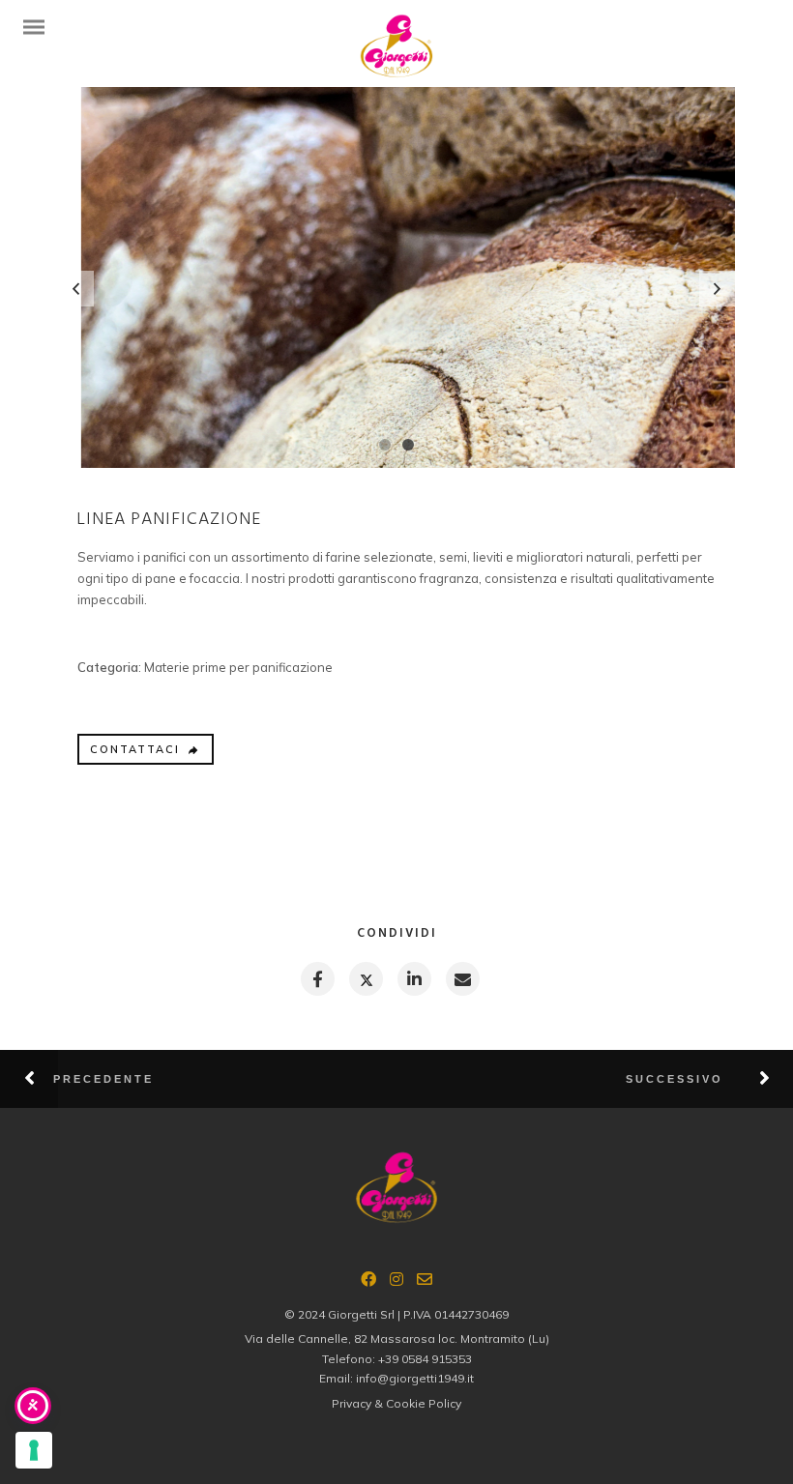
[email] (462, 979)
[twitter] (365, 979)
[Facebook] (368, 1282)
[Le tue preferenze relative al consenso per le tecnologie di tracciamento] (33, 1450)
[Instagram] (396, 1282)
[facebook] (317, 979)
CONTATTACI (135, 749)
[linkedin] (413, 979)
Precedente (103, 1079)
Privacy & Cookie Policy (396, 1403)
